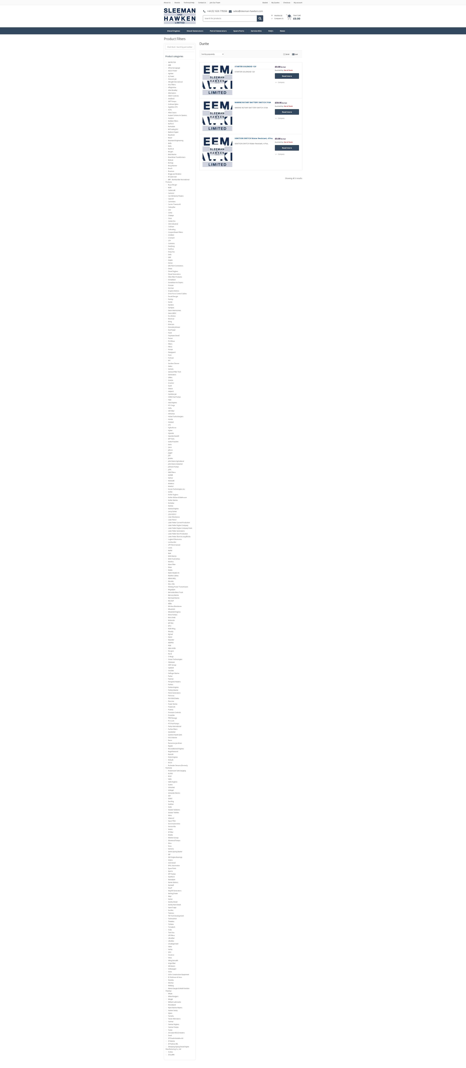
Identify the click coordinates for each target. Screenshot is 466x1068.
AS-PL (170, 110)
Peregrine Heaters (174, 682)
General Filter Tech (174, 372)
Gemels (170, 369)
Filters (170, 344)
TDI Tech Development (176, 916)
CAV (169, 210)
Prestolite (171, 715)
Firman (170, 349)
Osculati (171, 671)
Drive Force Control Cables (177, 294)
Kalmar (170, 478)
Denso (170, 263)
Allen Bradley (172, 90)
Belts (169, 146)
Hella (170, 408)
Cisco (170, 218)
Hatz (169, 400)
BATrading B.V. (173, 129)
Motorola (171, 620)
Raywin (170, 746)
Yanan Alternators (174, 1019)
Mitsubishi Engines (174, 612)
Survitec (170, 910)
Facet (170, 333)
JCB (169, 456)
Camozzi (171, 193)
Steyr (169, 896)
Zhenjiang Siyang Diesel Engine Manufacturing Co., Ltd (177, 1048)
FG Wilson (171, 341)
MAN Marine (172, 556)
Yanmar (170, 1022)
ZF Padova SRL (173, 1044)
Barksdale (171, 127)
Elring (170, 322)
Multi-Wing (171, 629)
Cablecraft (171, 190)
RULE (169, 776)
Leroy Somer (172, 511)
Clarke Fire (171, 221)
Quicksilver (172, 732)
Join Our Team (215, 3)
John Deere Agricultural (176, 461)
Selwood (171, 818)
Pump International (174, 726)
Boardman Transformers (176, 157)
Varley (170, 949)
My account (298, 3)
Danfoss (171, 249)
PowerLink (171, 707)
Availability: (279, 70)
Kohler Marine (173, 500)
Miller (170, 604)
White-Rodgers (173, 996)
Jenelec (170, 458)
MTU (169, 626)
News (282, 31)
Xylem (170, 1013)
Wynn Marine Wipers (175, 1008)
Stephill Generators (174, 891)
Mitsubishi (171, 609)
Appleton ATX (173, 107)
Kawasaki (171, 481)
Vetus (170, 958)
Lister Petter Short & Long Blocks (179, 537)
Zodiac (170, 1052)
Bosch (170, 168)
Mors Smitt (171, 617)
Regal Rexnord (173, 751)
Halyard (171, 391)
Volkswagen (172, 969)
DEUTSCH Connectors (175, 266)
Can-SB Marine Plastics (175, 196)
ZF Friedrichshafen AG (175, 1038)
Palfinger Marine (173, 673)
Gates (170, 366)
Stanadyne (171, 880)
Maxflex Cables (173, 576)
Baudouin (171, 135)
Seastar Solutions (174, 810)
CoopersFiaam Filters (175, 232)
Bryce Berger (172, 185)
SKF (169, 854)
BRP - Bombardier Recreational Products (177, 181)
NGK (169, 645)
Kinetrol (170, 486)
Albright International (175, 82)
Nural (170, 654)
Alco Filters (172, 85)
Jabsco (170, 450)
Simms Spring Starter (175, 852)
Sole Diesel (172, 863)
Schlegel (171, 790)
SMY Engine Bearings (175, 857)
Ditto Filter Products (175, 277)
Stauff (170, 888)
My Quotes (275, 3)
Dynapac (171, 308)
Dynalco (171, 305)
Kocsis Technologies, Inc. (176, 489)
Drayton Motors (173, 291)
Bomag (170, 163)
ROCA (170, 763)
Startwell (171, 885)
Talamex (171, 913)
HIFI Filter (171, 411)
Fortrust (171, 358)
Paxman (171, 679)
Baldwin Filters (173, 121)
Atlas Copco (172, 113)
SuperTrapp (172, 907)
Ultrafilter (171, 938)
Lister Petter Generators (176, 531)
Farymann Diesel (173, 336)
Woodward (172, 1005)
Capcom (171, 199)
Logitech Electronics (175, 539)
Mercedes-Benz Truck (175, 592)
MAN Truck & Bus (174, 559)
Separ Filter (172, 821)
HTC (169, 425)
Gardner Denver (173, 363)
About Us (167, 3)
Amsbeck (171, 99)
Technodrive (172, 919)
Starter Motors (173, 882)
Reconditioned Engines (176, 749)
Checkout (286, 3)
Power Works (172, 704)
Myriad (170, 634)
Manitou (171, 562)
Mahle (170, 550)
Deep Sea (171, 252)
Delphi (170, 260)
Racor (170, 740)
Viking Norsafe (173, 960)
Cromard (171, 238)
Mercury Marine (173, 595)
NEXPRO (171, 643)
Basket (265, 3)
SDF (169, 796)
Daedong (171, 246)
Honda (170, 419)
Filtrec (170, 347)
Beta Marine (172, 154)
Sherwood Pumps (174, 840)
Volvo (170, 972)
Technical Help (189, 3)
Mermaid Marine (173, 598)
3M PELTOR (172, 62)
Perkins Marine (173, 690)
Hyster (170, 430)
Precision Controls (174, 712)
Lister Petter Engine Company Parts (180, 528)
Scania (170, 785)
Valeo (170, 947)
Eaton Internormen (174, 310)
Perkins (170, 684)
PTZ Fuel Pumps (173, 724)
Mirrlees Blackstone (175, 606)
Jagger (170, 453)
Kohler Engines (173, 495)
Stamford (171, 877)
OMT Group (172, 665)
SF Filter (170, 832)
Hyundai (171, 433)
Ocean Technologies (175, 659)
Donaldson (172, 280)
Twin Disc (171, 933)
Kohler (170, 492)
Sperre (170, 871)
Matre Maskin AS (173, 573)
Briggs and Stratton (174, 174)
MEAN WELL (172, 578)
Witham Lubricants (174, 1002)
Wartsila (171, 980)
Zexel (170, 1035)
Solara (170, 860)
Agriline (170, 73)
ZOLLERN (171, 1055)
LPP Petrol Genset (174, 545)
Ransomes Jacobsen (175, 743)
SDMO (170, 799)
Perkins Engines (173, 687)
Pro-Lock (171, 721)
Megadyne (171, 590)
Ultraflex (171, 941)
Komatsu (171, 503)
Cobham (171, 227)
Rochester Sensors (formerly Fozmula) (177, 766)
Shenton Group (173, 838)
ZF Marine (171, 1041)
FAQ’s (270, 31)
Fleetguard (171, 352)
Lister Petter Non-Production (178, 534)
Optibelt (171, 668)
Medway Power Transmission (178, 587)
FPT (169, 361)
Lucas (170, 548)
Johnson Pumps (173, 467)
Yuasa (170, 1030)
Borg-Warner (172, 166)
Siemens (171, 849)
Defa (169, 255)
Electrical (171, 319)
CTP (169, 241)
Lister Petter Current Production (179, 523)
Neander (171, 640)
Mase (170, 567)
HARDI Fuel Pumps (174, 397)
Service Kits (256, 31)
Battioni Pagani (173, 132)
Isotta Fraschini (173, 442)
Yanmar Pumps (173, 1027)
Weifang (171, 986)
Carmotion (171, 202)
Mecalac (171, 581)
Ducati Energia (173, 296)
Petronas (171, 696)
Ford (169, 355)
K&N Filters (172, 472)
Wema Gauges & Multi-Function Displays (177, 989)
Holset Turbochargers (175, 416)
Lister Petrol (172, 520)
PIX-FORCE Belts (173, 698)
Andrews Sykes (173, 104)
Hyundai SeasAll (173, 436)
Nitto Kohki (172, 648)
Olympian (171, 662)
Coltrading (171, 229)
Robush (170, 760)
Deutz (170, 269)
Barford (171, 124)
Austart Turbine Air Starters (177, 115)
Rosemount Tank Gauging (177, 771)
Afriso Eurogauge (174, 68)
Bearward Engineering (175, 140)
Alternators (172, 93)
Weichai (170, 983)
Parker (170, 676)
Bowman (171, 171)
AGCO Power (172, 71)
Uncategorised (173, 944)
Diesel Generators (195, 31)
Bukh (169, 188)
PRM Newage (172, 718)
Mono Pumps (172, 615)
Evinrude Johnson (174, 327)
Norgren (171, 651)
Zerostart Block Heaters (176, 1033)
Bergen (170, 152)
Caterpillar (171, 207)
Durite (170, 302)
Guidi (170, 386)
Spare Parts (238, 31)
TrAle (170, 930)
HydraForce (172, 428)
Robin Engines (173, 757)
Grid (287, 54)
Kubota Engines (173, 509)
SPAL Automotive (174, 866)
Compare (278, 18)
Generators (172, 375)
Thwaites (171, 921)
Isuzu (170, 444)
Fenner (170, 338)
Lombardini (172, 542)
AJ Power (171, 76)
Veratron (171, 955)
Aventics (171, 118)
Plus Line (171, 701)
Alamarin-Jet (172, 79)
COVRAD (171, 235)
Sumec (170, 899)
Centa (170, 213)
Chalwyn (171, 215)
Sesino (170, 829)
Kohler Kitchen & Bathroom (177, 497)
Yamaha (171, 1016)
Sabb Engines (172, 782)
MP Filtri (170, 623)
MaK (169, 553)
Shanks (170, 835)
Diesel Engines (173, 31)
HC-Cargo (171, 405)
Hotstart (171, 422)
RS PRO (170, 773)
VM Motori (171, 966)
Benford (171, 149)
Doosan (171, 285)
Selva (170, 815)
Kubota (170, 506)
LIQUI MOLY (172, 514)
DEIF (169, 257)
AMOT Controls (173, 96)
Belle (169, 143)
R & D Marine (172, 738)
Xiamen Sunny (173, 1010)
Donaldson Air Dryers (175, 282)
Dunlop (170, 299)
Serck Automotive (174, 824)
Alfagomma (172, 87)
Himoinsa (171, 414)
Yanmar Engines (173, 1024)
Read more (287, 76)
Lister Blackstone (174, 517)
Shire (169, 843)
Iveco (170, 447)
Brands (177, 3)
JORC (169, 470)
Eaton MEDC (172, 313)
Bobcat (170, 160)
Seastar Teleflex (173, 813)
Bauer (170, 138)
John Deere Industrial (175, 464)
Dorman (171, 288)
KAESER (170, 475)
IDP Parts (171, 439)
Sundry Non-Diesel (174, 905)
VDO (169, 952)
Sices (169, 846)
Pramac (170, 710)
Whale (170, 994)
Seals (170, 807)
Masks (170, 570)
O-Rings (170, 657)
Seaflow (170, 804)
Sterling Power (173, 893)
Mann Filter (172, 564)
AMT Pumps (172, 101)
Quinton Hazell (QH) (175, 735)
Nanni (170, 637)
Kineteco (171, 483)
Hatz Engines (172, 403)
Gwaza (170, 389)
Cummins (171, 243)
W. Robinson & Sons (175, 977)
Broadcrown (172, 177)
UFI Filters (171, 935)
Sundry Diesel (172, 902)
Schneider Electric (174, 793)
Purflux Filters (172, 729)
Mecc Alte (171, 584)
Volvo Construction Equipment (178, 974)
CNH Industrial (173, 224)
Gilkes (170, 377)
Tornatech (171, 927)
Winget (170, 999)
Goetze (170, 380)
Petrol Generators (218, 31)
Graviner (171, 383)
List (296, 54)
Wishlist (278, 15)
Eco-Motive (172, 316)
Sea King (171, 801)
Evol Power (172, 330)
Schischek (171, 787)
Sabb (170, 779)
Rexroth (170, 754)
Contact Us (202, 3)
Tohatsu (171, 924)
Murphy (170, 631)
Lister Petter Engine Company (178, 525)
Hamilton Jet (172, 394)
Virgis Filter (172, 963)
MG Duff (171, 601)
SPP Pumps (172, 874)
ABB (169, 65)
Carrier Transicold (174, 204)
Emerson (171, 324)
